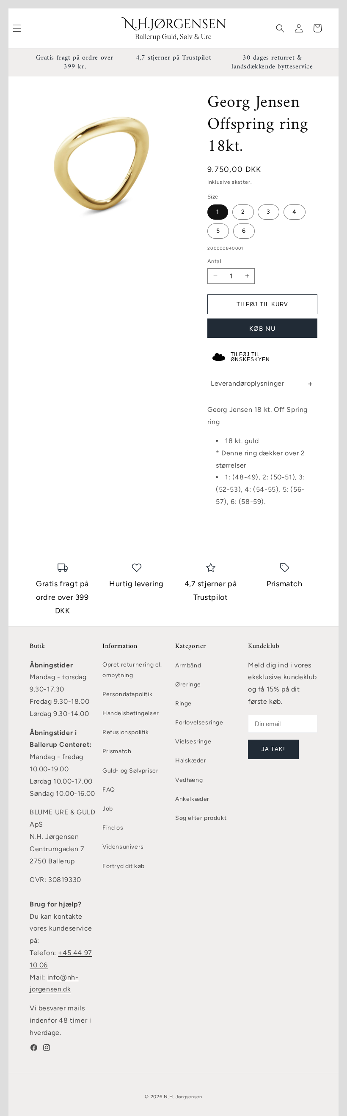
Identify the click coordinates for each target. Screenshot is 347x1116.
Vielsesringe (193, 741)
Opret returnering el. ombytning (132, 670)
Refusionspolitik (125, 732)
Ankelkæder (192, 799)
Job (107, 808)
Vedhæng (189, 780)
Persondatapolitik (127, 694)
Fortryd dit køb (123, 866)
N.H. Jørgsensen (183, 1097)
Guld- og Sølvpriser (130, 770)
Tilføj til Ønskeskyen (250, 356)
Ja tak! (273, 749)
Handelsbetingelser (130, 713)
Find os (112, 827)
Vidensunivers (123, 846)
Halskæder (190, 760)
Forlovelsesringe (199, 722)
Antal (214, 261)
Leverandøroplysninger (247, 383)
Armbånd (188, 665)
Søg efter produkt (200, 818)
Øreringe (188, 684)
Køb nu (262, 328)
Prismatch (116, 751)
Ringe (183, 703)
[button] (280, 28)
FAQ (108, 789)
